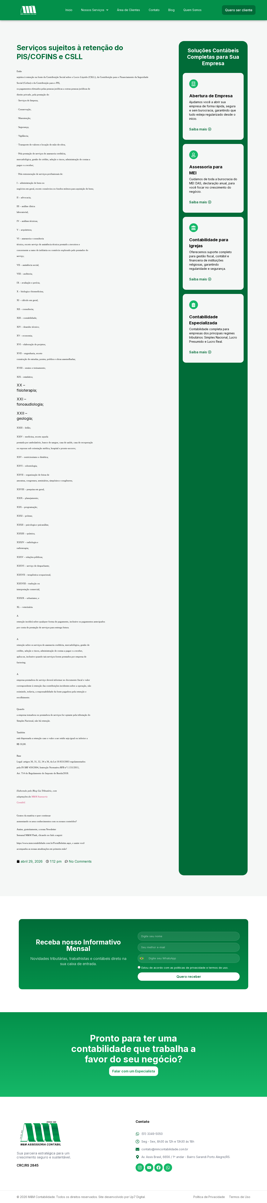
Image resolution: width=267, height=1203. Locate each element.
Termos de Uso (239, 1197)
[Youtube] (149, 1167)
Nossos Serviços (92, 10)
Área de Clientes (128, 10)
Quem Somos (192, 10)
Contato (154, 10)
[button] (95, 10)
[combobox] (142, 958)
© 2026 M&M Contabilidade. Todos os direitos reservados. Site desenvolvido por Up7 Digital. (81, 1197)
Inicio (69, 10)
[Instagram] (140, 1167)
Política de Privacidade (209, 1197)
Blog (171, 10)
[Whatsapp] (168, 1167)
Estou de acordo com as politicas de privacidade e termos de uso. (184, 967)
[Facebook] (158, 1167)
